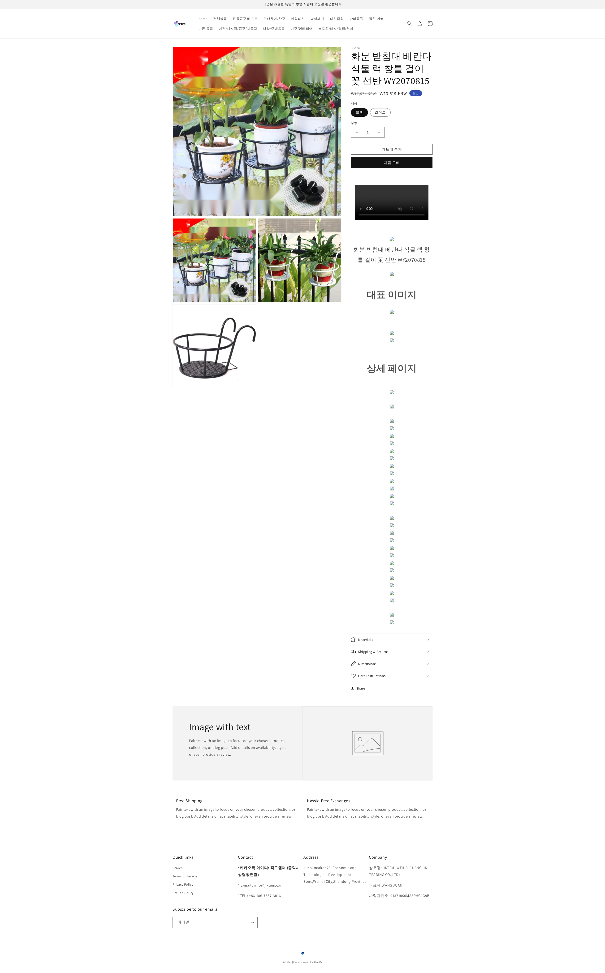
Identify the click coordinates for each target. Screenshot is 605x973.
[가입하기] (252, 922)
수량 (354, 123)
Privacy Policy (183, 884)
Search (178, 868)
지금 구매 (392, 162)
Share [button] (360, 688)
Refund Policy (183, 893)
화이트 (380, 112)
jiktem (295, 962)
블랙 (359, 112)
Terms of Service (185, 876)
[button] (409, 23)
